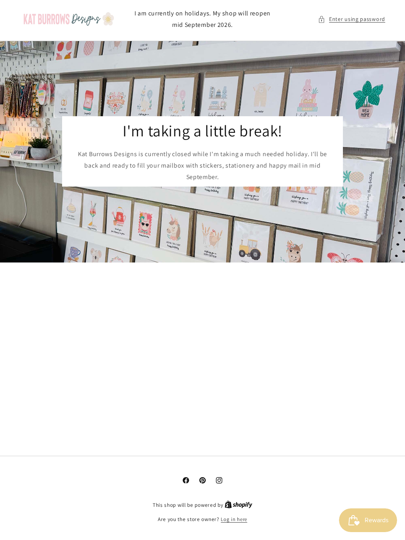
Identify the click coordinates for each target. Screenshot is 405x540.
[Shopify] (238, 505)
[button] (351, 19)
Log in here (234, 519)
